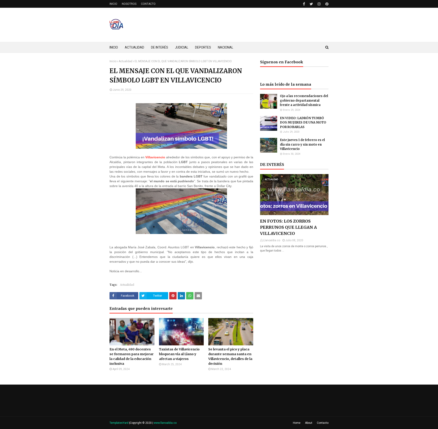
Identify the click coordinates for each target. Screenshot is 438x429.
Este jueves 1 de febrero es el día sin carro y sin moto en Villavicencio (302, 144)
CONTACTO (148, 3)
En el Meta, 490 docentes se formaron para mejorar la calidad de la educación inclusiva (132, 356)
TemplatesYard (119, 422)
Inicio (113, 61)
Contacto (322, 422)
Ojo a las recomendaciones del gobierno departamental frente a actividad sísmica (304, 100)
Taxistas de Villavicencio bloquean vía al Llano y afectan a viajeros (179, 354)
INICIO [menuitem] (114, 47)
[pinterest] (326, 4)
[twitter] (311, 4)
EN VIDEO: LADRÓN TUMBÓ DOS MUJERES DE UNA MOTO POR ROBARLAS (303, 122)
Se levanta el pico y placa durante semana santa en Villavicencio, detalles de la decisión (230, 356)
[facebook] (304, 4)
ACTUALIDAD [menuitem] (134, 47)
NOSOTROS (129, 3)
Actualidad (125, 61)
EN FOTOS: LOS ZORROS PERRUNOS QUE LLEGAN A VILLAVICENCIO (288, 227)
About (308, 422)
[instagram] (319, 4)
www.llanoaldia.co (165, 422)
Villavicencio (155, 157)
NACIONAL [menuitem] (225, 47)
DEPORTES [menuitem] (203, 47)
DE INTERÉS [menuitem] (159, 47)
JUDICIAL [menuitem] (181, 47)
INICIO (113, 3)
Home (296, 422)
